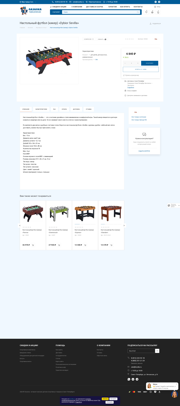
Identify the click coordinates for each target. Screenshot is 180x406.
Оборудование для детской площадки (32, 355)
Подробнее (130, 87)
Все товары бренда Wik (139, 120)
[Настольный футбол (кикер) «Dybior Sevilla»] (49, 60)
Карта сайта (59, 361)
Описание (25, 109)
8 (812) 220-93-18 (61, 2)
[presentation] (20, 225)
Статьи (58, 358)
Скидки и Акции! (29, 345)
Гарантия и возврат (62, 370)
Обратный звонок (95, 2)
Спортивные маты (25, 361)
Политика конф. (61, 367)
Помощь (60, 345)
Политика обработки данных (173, 205)
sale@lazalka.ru (78, 2)
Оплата (64, 109)
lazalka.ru (72, 399)
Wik (96, 59)
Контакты (100, 350)
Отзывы (89, 109)
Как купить (59, 350)
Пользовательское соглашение (66, 364)
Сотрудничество (61, 355)
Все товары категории (139, 117)
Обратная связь (102, 355)
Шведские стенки (25, 352)
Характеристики (41, 109)
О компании (103, 345)
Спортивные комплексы (27, 350)
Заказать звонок (136, 363)
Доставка (76, 109)
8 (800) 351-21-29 (138, 361)
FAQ (54, 109)
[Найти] (138, 12)
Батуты (22, 358)
